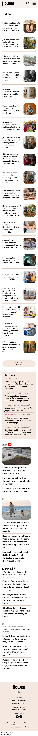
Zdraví (7, 393)
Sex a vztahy (10, 415)
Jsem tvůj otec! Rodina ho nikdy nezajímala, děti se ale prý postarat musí (11, 243)
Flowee (9, 3)
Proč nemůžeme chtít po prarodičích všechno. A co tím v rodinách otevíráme (11, 194)
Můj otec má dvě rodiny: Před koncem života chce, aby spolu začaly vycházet (11, 347)
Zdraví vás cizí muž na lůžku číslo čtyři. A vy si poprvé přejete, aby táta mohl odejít (11, 59)
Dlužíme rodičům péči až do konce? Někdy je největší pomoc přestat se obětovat (11, 26)
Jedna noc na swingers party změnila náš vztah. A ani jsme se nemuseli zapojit (17, 420)
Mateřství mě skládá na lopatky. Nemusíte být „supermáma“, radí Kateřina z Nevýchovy (11, 312)
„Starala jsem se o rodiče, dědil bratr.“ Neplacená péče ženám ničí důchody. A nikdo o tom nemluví (10, 160)
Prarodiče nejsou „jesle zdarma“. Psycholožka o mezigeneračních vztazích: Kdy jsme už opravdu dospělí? (11, 294)
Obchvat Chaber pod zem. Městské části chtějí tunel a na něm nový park (15, 470)
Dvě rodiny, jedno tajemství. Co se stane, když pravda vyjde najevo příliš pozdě (10, 177)
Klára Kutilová (24, 415)
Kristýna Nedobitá (20, 393)
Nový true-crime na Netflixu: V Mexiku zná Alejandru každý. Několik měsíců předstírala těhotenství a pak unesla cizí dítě (16, 542)
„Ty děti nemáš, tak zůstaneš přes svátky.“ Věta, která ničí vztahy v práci (10, 43)
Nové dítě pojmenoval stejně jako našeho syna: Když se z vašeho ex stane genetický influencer (11, 211)
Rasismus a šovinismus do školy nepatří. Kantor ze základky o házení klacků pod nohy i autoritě (10, 329)
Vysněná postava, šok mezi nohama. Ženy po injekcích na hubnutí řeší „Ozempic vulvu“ (16, 398)
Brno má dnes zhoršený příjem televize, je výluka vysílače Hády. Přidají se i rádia (16, 639)
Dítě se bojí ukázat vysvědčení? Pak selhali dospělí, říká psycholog (10, 109)
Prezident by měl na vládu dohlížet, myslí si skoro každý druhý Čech (16, 481)
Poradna (8, 378)
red (15, 378)
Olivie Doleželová (22, 405)
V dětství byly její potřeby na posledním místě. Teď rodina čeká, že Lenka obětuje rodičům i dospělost (18, 385)
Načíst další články (20, 364)
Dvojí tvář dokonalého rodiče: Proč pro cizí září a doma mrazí (10, 93)
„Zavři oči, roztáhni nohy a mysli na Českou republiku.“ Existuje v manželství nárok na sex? (17, 432)
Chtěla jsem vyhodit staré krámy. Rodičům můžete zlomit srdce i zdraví (11, 76)
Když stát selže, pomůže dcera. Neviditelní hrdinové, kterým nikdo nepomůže (11, 227)
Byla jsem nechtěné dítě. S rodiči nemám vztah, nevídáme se (10, 276)
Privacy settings (5, 735)
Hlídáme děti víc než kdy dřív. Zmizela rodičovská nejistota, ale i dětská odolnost (11, 126)
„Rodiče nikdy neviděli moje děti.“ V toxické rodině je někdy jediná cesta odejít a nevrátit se (11, 142)
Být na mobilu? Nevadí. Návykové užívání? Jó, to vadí (10, 260)
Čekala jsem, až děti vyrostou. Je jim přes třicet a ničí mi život (18, 409)
